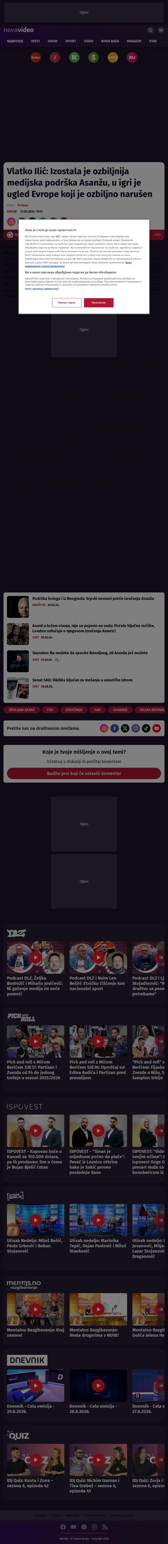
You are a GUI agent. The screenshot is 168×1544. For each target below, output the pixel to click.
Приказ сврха (66, 302)
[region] (84, 266)
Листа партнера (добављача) (41, 288)
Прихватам (98, 302)
